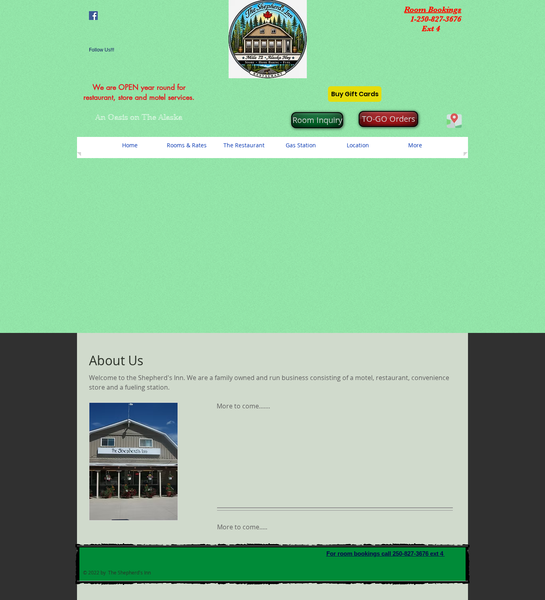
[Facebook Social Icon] (93, 15)
